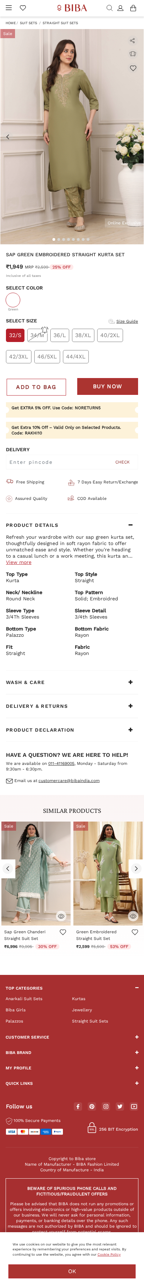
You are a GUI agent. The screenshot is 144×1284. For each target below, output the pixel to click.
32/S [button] (15, 335)
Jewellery (82, 1009)
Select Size (21, 320)
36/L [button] (59, 335)
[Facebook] (78, 1107)
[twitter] (120, 1107)
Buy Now (107, 386)
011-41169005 (61, 763)
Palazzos (14, 1021)
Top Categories (24, 988)
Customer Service (27, 1037)
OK (72, 1271)
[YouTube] (134, 1107)
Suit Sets (28, 23)
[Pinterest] (92, 1107)
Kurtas (78, 998)
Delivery (18, 449)
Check (122, 462)
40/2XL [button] (110, 335)
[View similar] (133, 54)
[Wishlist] (133, 68)
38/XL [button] (83, 335)
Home (11, 23)
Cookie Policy (109, 1254)
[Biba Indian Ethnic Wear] (72, 8)
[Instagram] (106, 1107)
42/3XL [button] (18, 356)
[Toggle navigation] (8, 8)
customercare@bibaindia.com (69, 780)
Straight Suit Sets (60, 23)
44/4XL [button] (76, 356)
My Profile (18, 1068)
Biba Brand (18, 1052)
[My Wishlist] (22, 8)
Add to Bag (36, 387)
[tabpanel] (72, 136)
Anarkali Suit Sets (24, 998)
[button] (121, 8)
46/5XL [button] (47, 356)
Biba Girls (16, 1009)
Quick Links (19, 1083)
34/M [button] (37, 335)
